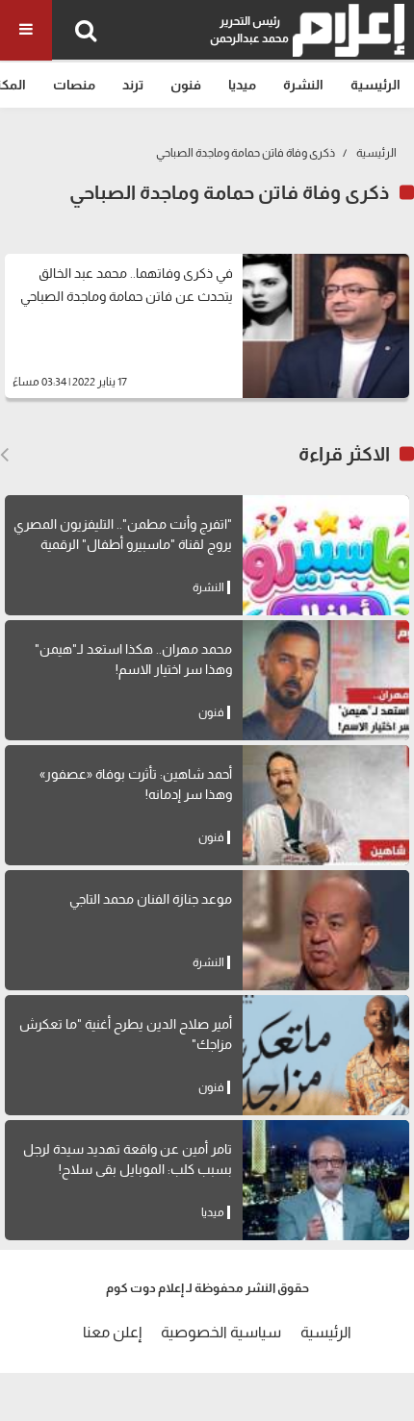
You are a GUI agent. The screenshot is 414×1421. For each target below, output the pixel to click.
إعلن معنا (112, 1332)
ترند (132, 84)
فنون (185, 84)
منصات (74, 84)
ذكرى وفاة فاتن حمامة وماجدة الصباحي (245, 153)
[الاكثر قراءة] (4, 454)
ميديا (242, 84)
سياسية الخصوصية (221, 1332)
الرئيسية (375, 84)
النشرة (303, 84)
